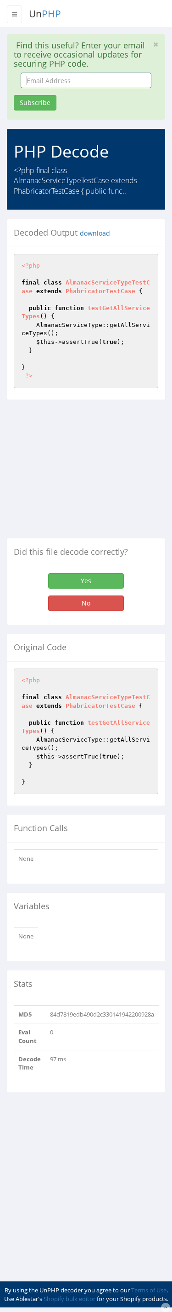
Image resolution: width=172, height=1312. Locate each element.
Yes (86, 580)
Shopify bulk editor (69, 1299)
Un (45, 13)
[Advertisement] (84, 473)
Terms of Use (148, 1290)
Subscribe (35, 102)
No (86, 603)
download (95, 233)
